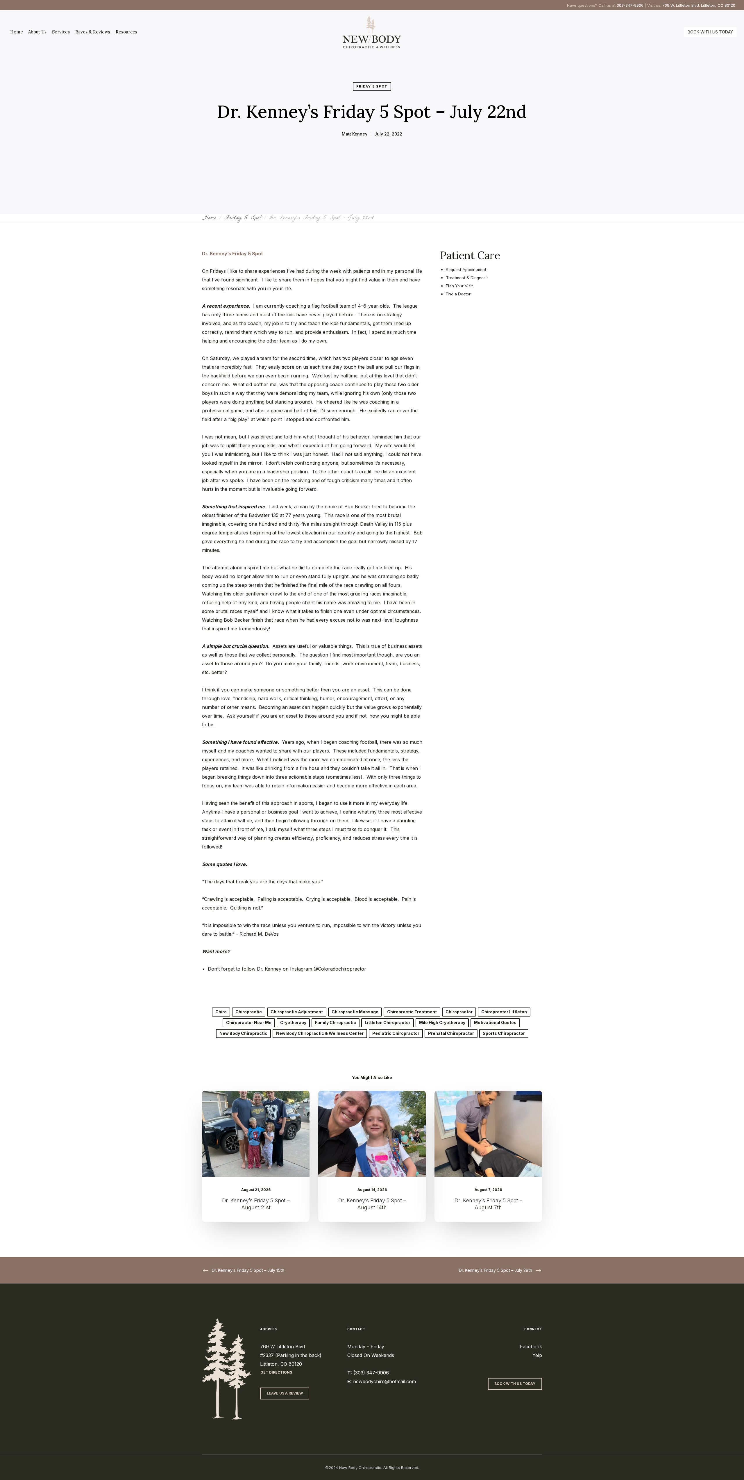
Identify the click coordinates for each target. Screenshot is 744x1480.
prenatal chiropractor (451, 1033)
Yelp (537, 1355)
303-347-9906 (630, 5)
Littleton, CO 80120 (281, 1364)
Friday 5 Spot (372, 86)
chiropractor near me (248, 1022)
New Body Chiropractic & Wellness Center (320, 1033)
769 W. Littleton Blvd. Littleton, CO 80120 (698, 5)
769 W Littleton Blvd (282, 1346)
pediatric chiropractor (395, 1033)
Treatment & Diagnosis (467, 278)
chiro (221, 1011)
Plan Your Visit (459, 286)
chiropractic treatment (412, 1011)
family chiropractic (335, 1022)
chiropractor (459, 1011)
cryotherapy (293, 1022)
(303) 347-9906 (371, 1373)
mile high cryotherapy (442, 1022)
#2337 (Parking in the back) (290, 1355)
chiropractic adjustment (297, 1011)
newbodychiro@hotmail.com (384, 1381)
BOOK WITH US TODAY (710, 31)
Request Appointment (466, 269)
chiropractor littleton (504, 1011)
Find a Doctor (458, 294)
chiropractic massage (355, 1011)
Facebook (531, 1346)
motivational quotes (495, 1022)
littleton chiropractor (387, 1022)
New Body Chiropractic (243, 1033)
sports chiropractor (504, 1033)
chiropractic (248, 1011)
